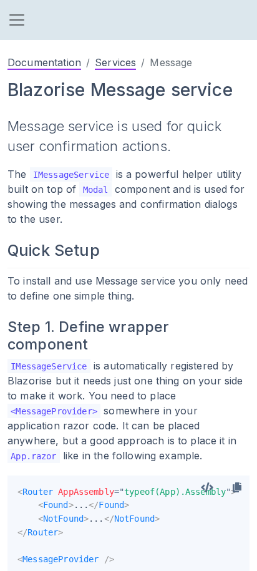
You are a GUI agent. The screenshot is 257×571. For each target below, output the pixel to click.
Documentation (44, 62)
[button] (17, 20)
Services (115, 62)
